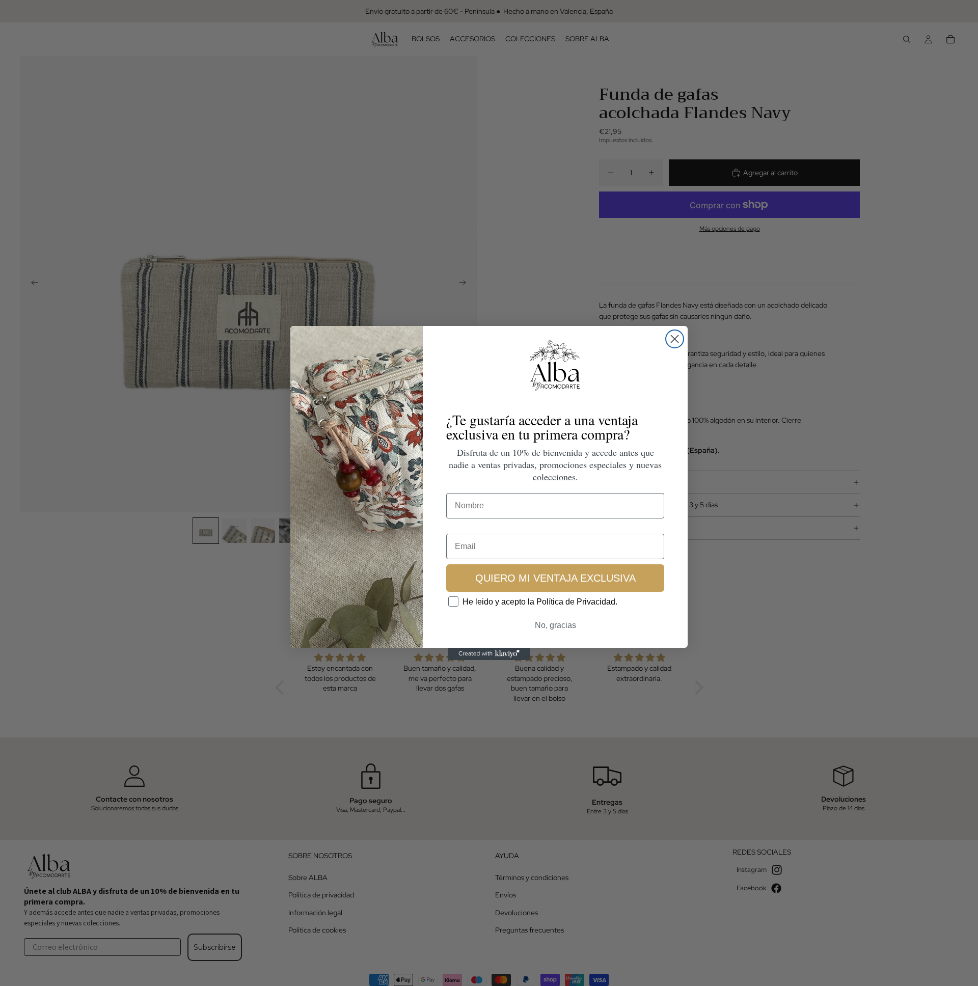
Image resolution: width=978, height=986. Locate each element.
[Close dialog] (675, 339)
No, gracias (555, 625)
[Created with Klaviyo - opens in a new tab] (489, 654)
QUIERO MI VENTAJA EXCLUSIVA (555, 577)
